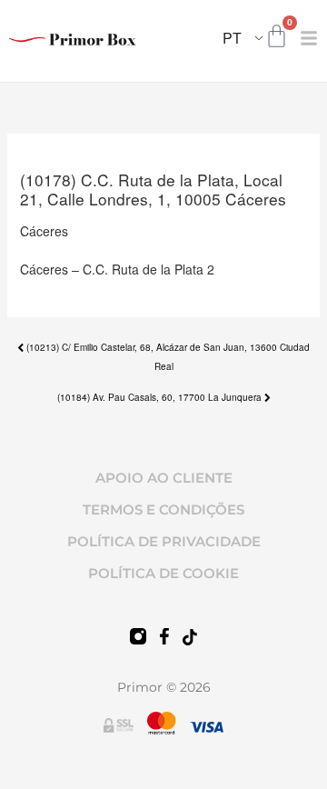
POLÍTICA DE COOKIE (163, 573)
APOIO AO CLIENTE (164, 477)
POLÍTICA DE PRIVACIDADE (164, 541)
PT (232, 37)
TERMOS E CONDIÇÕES (163, 509)
